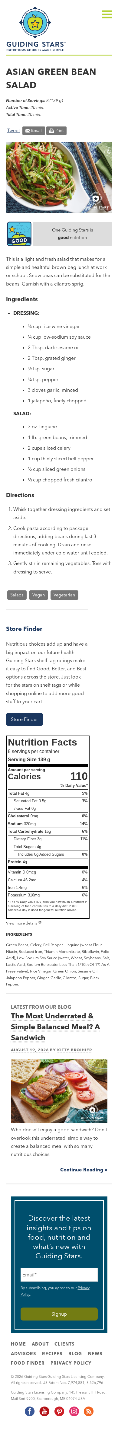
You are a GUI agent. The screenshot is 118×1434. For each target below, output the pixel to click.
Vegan (38, 595)
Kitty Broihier (74, 1049)
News (95, 1353)
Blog (75, 1353)
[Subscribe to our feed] (88, 1415)
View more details (21, 923)
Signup (59, 1314)
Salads (16, 595)
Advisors (23, 1353)
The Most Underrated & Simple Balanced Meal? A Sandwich (55, 1026)
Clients (64, 1344)
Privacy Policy (71, 1363)
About (40, 1344)
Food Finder (28, 1363)
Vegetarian (64, 595)
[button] (24, 719)
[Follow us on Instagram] (74, 1415)
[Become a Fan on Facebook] (29, 1415)
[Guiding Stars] (36, 50)
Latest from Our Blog (41, 1007)
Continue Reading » (83, 1170)
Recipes (52, 1353)
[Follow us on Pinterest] (59, 1415)
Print (59, 130)
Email (36, 130)
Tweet (13, 130)
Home (18, 1344)
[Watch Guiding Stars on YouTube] (44, 1415)
